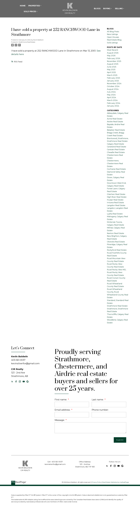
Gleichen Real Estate (116, 194)
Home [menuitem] (22, 6)
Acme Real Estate (114, 119)
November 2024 (114, 83)
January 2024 (113, 106)
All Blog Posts (113, 32)
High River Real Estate (116, 197)
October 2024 (113, 86)
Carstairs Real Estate (116, 150)
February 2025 (113, 78)
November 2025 (114, 61)
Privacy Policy (96, 482)
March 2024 (112, 100)
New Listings (112, 34)
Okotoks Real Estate (116, 242)
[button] (12, 381)
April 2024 (111, 97)
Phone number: (100, 410)
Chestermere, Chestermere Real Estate (115, 163)
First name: (61, 399)
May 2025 (111, 70)
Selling (119, 9)
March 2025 (112, 75)
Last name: (98, 399)
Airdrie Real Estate (115, 122)
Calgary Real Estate (115, 144)
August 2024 (112, 89)
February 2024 (113, 103)
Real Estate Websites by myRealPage (115, 482)
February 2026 (113, 58)
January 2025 (113, 81)
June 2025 (111, 67)
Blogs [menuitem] (97, 9)
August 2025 (112, 64)
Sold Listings (112, 43)
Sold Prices (30, 11)
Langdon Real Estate (116, 205)
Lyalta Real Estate (115, 214)
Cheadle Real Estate (116, 152)
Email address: (63, 410)
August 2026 (112, 53)
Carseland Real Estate (116, 147)
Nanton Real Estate (115, 233)
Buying (106, 9)
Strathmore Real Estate (26, 42)
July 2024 (111, 92)
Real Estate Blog (114, 40)
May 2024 (111, 95)
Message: (60, 420)
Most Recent (112, 50)
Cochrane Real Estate (116, 169)
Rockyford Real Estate (117, 250)
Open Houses (113, 37)
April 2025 (111, 72)
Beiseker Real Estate (116, 130)
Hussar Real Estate (115, 200)
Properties (34, 6)
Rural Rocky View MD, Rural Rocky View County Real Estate (116, 272)
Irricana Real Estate (115, 203)
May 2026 (111, 56)
